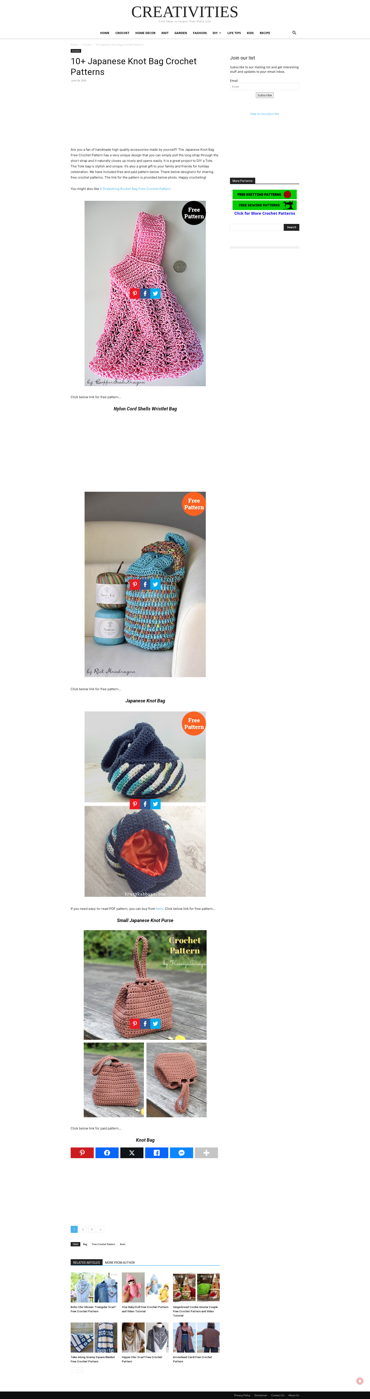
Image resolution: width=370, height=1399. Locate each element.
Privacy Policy (242, 1395)
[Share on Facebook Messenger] (181, 1152)
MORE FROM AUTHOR (120, 1262)
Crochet (122, 33)
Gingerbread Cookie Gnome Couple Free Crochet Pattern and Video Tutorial (195, 1311)
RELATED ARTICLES (86, 1262)
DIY (215, 33)
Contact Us (277, 1395)
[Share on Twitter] (131, 1152)
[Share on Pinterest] (82, 1152)
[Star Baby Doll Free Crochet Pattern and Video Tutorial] (145, 1287)
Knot (122, 1244)
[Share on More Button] (206, 1152)
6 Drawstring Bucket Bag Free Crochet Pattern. (135, 189)
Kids (250, 33)
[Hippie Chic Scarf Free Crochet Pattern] (145, 1338)
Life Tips (234, 33)
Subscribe (265, 95)
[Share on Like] (156, 1152)
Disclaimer (260, 1395)
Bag (85, 1244)
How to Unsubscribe (264, 114)
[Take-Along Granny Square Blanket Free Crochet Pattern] (94, 1338)
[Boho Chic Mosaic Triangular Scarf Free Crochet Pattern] (94, 1287)
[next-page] (80, 1370)
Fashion (200, 33)
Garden (181, 33)
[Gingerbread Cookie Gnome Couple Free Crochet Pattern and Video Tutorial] (196, 1287)
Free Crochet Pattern (103, 1244)
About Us (293, 1395)
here (159, 909)
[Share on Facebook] (107, 1152)
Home (104, 33)
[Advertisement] (145, 117)
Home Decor (145, 33)
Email (234, 81)
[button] (294, 33)
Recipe (265, 33)
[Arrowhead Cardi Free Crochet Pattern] (196, 1338)
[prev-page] (73, 1370)
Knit (165, 33)
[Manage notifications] (360, 1381)
